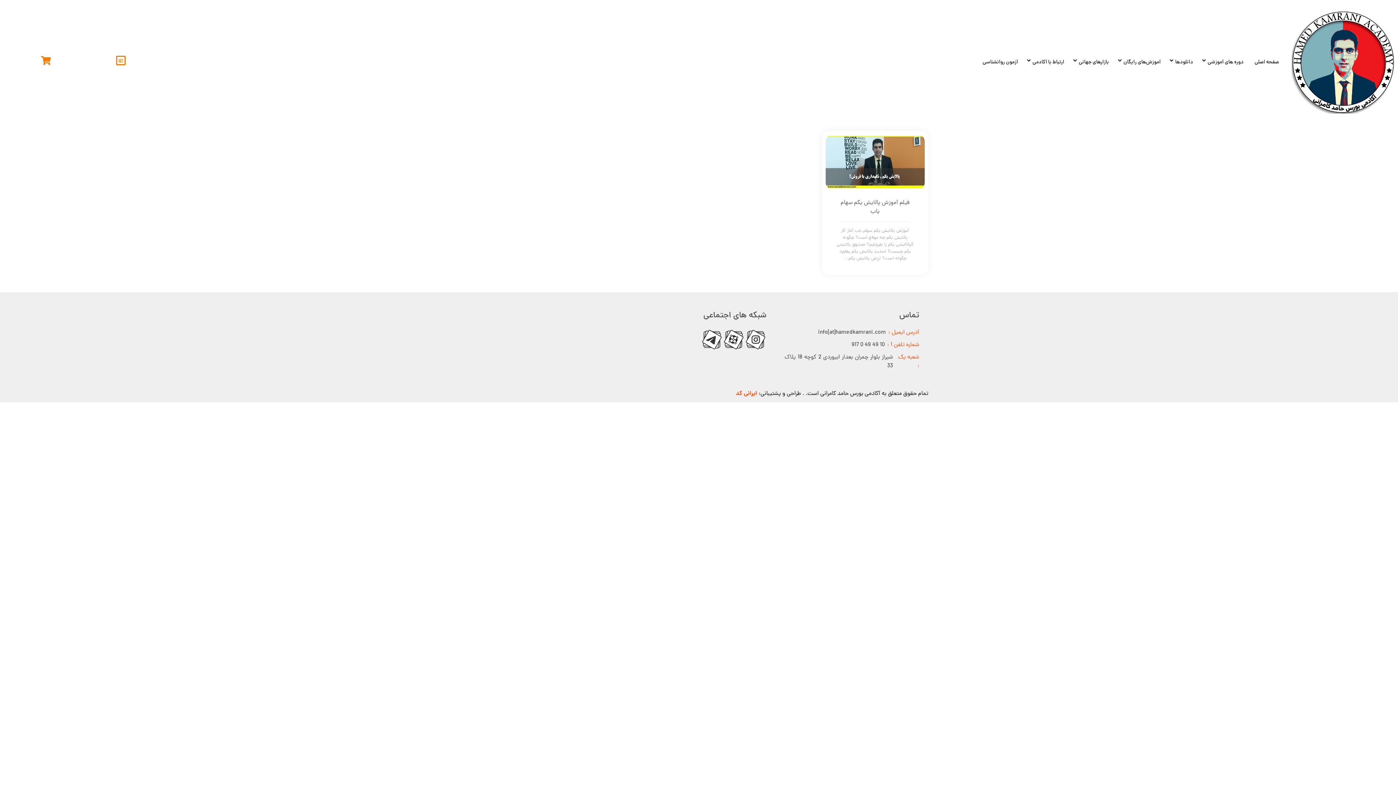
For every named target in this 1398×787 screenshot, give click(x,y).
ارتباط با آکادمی (1048, 62)
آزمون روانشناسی (1000, 62)
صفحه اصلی (1267, 62)
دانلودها (1184, 62)
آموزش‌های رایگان (1142, 62)
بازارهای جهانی (1094, 62)
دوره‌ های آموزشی (1226, 62)
